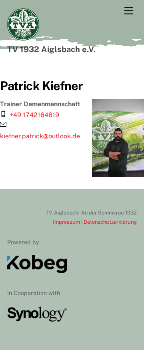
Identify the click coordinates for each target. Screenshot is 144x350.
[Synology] (37, 319)
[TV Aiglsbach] (23, 36)
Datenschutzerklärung (110, 222)
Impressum (67, 222)
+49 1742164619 (34, 115)
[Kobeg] (37, 270)
